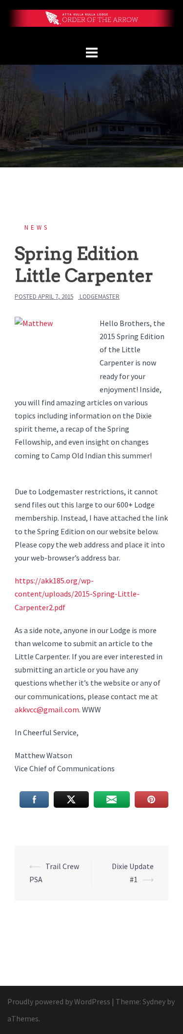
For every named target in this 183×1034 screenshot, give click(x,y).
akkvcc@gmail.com (47, 709)
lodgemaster (100, 296)
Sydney (153, 1001)
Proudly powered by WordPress (58, 1001)
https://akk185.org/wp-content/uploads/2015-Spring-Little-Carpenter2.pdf (77, 594)
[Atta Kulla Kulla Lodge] (91, 21)
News (36, 227)
